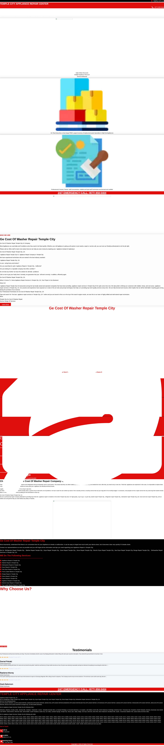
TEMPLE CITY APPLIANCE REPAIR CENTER (24, 3)
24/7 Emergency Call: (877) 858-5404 (82, 192)
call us (4, 730)
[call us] (1, 730)
